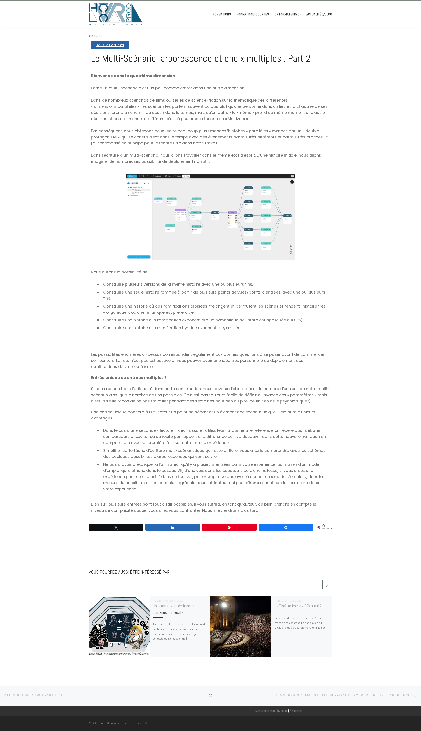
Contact (282, 711)
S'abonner (295, 711)
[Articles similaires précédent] (317, 584)
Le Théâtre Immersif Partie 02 (298, 606)
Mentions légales (265, 711)
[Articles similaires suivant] (327, 584)
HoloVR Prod (108, 723)
